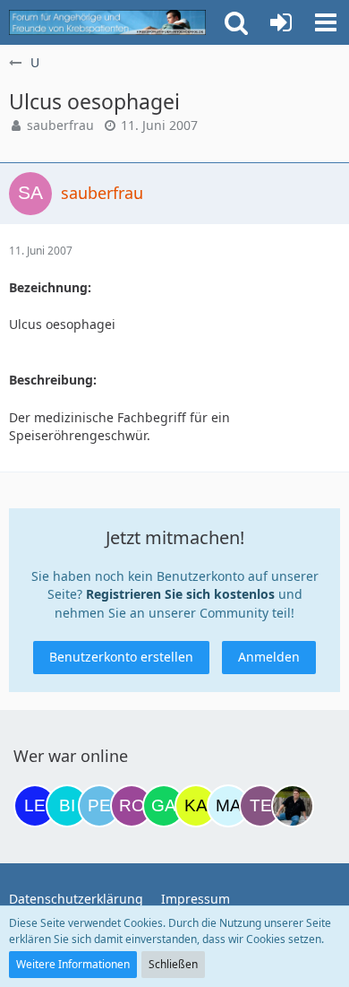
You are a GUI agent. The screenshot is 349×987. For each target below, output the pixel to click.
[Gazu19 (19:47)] (163, 805)
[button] (326, 22)
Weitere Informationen (73, 964)
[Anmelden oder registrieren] (281, 22)
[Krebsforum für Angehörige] (107, 22)
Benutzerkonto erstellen (121, 656)
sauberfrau (60, 125)
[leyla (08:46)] (34, 805)
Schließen (173, 964)
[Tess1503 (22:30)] (260, 805)
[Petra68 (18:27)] (99, 805)
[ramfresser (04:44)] (292, 805)
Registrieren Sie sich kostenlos (180, 593)
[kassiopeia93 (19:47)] (195, 805)
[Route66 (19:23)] (131, 805)
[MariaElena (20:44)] (228, 805)
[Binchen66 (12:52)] (67, 805)
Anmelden (269, 656)
